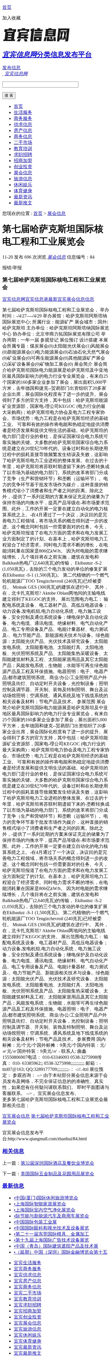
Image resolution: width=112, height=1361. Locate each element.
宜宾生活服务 (27, 1262)
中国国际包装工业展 (35, 1222)
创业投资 (23, 166)
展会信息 (23, 172)
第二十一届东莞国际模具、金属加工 (51, 1234)
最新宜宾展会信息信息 (71, 299)
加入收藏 (11, 17)
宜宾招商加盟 (27, 1310)
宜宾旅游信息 (27, 1329)
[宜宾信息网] (38, 41)
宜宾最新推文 (27, 1353)
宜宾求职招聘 (27, 1304)
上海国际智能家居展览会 (40, 1203)
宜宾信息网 (13, 299)
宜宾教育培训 (27, 1298)
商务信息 (23, 136)
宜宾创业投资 (27, 1317)
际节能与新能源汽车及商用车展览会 (51, 1215)
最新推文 (23, 202)
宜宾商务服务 (27, 1268)
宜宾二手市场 (27, 1292)
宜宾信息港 (36, 299)
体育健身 (23, 190)
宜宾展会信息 (16, 1116)
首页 (6, 7)
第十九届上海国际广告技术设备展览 (51, 1240)
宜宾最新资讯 (27, 1347)
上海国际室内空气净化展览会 (44, 1209)
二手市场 (23, 142)
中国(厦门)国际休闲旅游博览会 (46, 1197)
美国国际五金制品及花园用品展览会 (57, 1173)
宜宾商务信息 (27, 1286)
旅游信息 (23, 178)
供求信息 (23, 124)
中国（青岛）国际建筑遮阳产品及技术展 (56, 1246)
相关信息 (13, 1151)
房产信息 (23, 130)
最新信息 (13, 1186)
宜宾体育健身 (27, 1341)
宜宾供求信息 (27, 1274)
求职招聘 (23, 154)
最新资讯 (23, 196)
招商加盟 (23, 160)
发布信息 (11, 67)
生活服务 (23, 112)
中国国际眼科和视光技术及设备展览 (51, 1228)
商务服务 (23, 118)
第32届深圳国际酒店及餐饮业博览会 (57, 1163)
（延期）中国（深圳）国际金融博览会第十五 (60, 1252)
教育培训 (23, 148)
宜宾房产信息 (27, 1280)
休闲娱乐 (23, 184)
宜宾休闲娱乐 (27, 1335)
